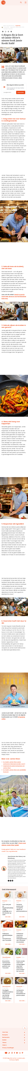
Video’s (4, 1045)
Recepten (5, 1035)
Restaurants (5, 1037)
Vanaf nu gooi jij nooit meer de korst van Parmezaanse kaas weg (14, 296)
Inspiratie (17, 25)
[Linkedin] (12, 881)
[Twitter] (8, 881)
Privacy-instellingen (8, 1047)
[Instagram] (10, 881)
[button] (23, 1032)
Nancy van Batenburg (8, 25)
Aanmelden (20, 92)
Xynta (17, 1060)
